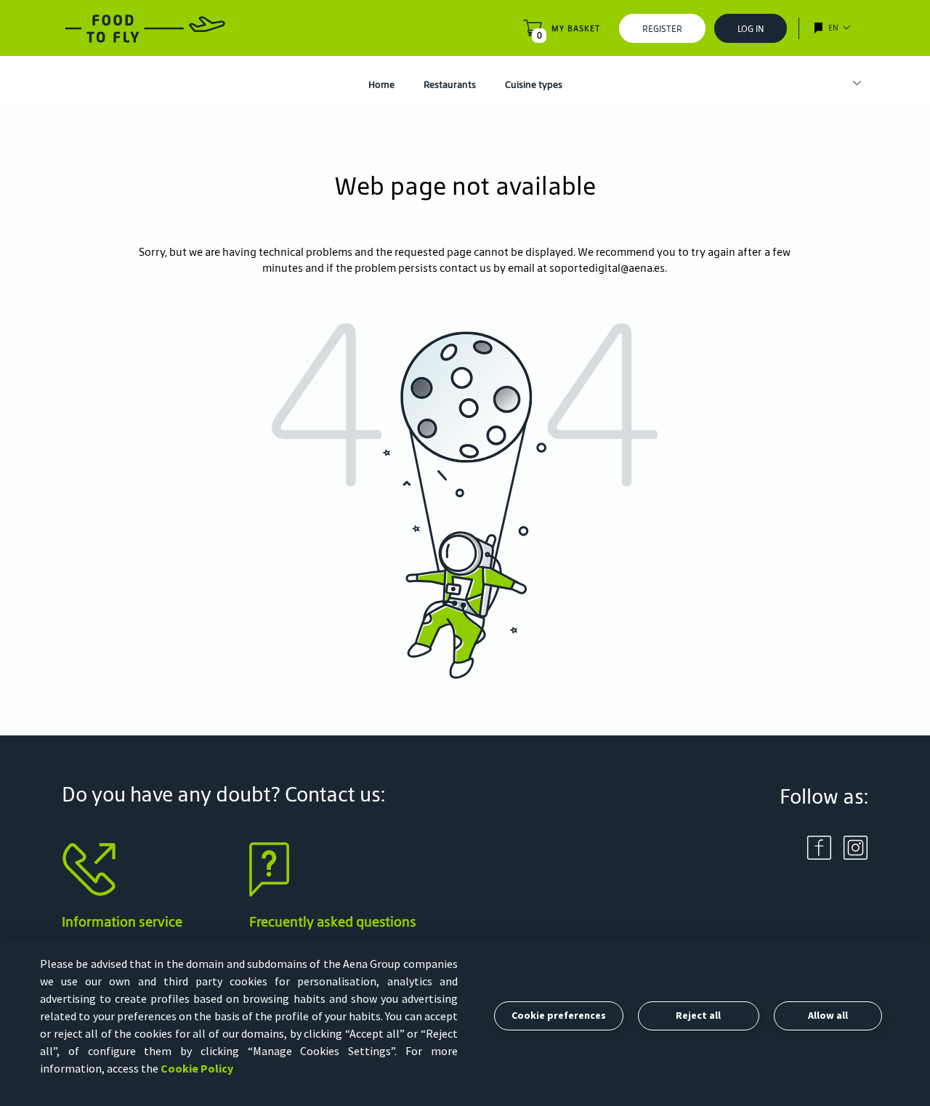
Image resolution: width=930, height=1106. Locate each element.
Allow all (828, 1015)
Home (381, 84)
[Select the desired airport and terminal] (850, 83)
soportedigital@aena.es (607, 268)
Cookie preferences (559, 1015)
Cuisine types (533, 84)
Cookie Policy (197, 1068)
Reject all (698, 1015)
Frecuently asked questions (332, 921)
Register (662, 28)
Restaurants (450, 84)
